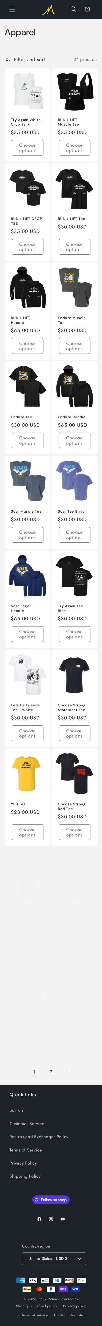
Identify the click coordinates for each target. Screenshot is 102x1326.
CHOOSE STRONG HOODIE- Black (27, 1019)
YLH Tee (18, 804)
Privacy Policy (23, 1163)
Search (16, 1110)
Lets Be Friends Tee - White (25, 707)
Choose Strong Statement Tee (72, 707)
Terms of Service (25, 1150)
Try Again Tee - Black (72, 608)
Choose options (27, 148)
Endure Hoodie (72, 417)
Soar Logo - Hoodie (21, 608)
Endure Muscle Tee (72, 320)
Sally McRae (48, 1299)
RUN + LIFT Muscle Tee (68, 122)
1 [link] (34, 1072)
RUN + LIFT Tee (71, 219)
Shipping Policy (25, 1176)
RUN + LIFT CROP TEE (26, 221)
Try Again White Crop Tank (26, 122)
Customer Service (26, 1124)
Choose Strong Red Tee (72, 806)
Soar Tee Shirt (71, 512)
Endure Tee (21, 417)
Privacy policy (74, 1306)
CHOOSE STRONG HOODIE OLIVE (74, 1019)
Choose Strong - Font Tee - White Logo (73, 918)
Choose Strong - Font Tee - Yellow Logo (27, 918)
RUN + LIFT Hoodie (21, 320)
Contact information (70, 1315)
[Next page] (67, 1072)
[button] (12, 9)
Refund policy (46, 1306)
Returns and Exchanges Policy (39, 1137)
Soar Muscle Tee (26, 512)
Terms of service (35, 1315)
